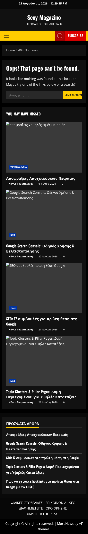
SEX (12, 235)
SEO (72, 503)
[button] (6, 35)
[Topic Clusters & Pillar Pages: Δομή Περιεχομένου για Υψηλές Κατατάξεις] (44, 361)
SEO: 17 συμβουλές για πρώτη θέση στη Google (42, 321)
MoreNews (65, 523)
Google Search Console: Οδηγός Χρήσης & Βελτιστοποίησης (40, 248)
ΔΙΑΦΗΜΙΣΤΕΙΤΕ (31, 508)
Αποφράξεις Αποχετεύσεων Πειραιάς (40, 178)
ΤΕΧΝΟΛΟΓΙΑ (18, 167)
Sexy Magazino (44, 17)
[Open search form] (49, 36)
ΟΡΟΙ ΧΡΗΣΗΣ (56, 508)
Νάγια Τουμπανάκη (21, 183)
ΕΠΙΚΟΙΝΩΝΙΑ (55, 503)
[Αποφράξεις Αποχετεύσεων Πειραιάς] (44, 147)
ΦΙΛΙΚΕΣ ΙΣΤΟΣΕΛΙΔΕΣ (27, 503)
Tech (13, 308)
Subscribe (75, 35)
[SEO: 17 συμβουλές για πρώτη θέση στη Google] (44, 288)
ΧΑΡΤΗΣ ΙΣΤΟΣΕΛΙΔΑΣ (43, 514)
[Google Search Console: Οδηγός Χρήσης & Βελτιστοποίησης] (44, 215)
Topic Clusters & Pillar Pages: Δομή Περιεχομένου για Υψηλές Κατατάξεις (41, 394)
